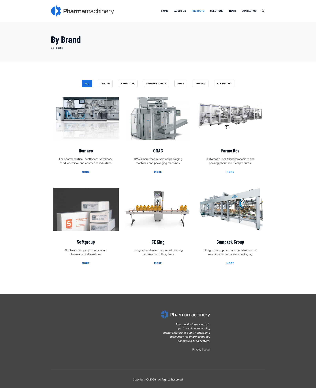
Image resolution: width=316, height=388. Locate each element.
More (86, 172)
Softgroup (224, 83)
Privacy (196, 349)
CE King (105, 83)
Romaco (200, 83)
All (87, 83)
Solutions (216, 11)
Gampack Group (156, 83)
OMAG (180, 83)
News (232, 11)
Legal (206, 349)
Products (198, 11)
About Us (180, 11)
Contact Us (249, 11)
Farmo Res (128, 83)
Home (164, 11)
